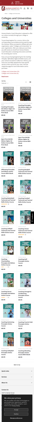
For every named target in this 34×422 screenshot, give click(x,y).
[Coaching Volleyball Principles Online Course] (8, 339)
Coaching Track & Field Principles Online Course (25, 324)
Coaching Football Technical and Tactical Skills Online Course (25, 200)
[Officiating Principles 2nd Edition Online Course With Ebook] (8, 158)
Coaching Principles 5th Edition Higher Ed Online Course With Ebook (25, 108)
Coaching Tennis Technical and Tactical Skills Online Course (25, 230)
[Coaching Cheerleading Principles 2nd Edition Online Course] (8, 248)
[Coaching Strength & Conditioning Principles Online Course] (25, 280)
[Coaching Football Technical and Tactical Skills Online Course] (25, 187)
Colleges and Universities (14, 13)
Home (6, 13)
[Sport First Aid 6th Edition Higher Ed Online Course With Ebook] (25, 126)
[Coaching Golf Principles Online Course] (25, 248)
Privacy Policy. (16, 405)
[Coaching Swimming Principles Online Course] (8, 310)
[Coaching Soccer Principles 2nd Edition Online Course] (8, 280)
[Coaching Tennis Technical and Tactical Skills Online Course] (25, 217)
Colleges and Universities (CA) (10, 71)
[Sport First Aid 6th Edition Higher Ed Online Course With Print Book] (8, 126)
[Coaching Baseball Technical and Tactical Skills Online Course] (25, 158)
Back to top (17, 365)
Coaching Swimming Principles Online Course (7, 324)
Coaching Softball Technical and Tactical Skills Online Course (8, 230)
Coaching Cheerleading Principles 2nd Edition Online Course (8, 262)
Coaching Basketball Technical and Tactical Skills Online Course (8, 200)
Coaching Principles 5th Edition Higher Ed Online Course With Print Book (8, 109)
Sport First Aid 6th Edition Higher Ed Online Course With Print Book (7, 142)
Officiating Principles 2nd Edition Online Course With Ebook (7, 171)
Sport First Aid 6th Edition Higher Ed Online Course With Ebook (24, 140)
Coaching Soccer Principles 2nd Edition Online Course (8, 293)
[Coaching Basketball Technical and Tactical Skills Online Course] (8, 187)
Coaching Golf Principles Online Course (23, 261)
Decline (16, 414)
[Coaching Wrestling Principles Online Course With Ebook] (25, 339)
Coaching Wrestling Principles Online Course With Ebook (24, 352)
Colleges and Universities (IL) (10, 73)
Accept (16, 410)
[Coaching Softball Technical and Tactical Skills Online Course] (8, 217)
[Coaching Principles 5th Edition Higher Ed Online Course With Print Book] (8, 94)
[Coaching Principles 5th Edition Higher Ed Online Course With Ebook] (25, 94)
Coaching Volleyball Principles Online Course (7, 352)
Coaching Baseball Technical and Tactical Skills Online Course (25, 171)
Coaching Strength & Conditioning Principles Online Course (24, 294)
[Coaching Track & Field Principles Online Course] (25, 310)
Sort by (4, 81)
